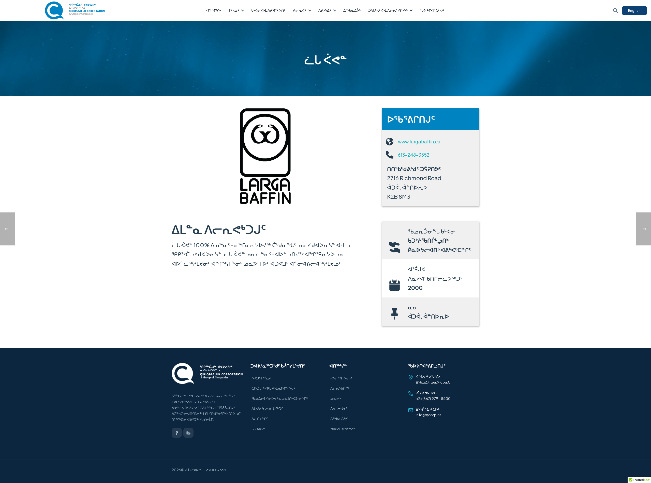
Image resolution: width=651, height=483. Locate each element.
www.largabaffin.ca (419, 141)
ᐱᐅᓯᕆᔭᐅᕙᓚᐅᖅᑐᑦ (267, 408)
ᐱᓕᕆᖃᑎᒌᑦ (339, 388)
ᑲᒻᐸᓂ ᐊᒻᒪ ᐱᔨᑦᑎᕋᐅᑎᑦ (268, 10)
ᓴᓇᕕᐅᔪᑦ (258, 428)
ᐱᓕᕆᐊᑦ (299, 10)
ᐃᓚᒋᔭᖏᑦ (259, 418)
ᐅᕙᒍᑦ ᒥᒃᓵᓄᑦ (261, 378)
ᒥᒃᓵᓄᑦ (234, 10)
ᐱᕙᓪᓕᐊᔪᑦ (338, 408)
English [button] (634, 11)
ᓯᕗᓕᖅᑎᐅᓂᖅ (341, 378)
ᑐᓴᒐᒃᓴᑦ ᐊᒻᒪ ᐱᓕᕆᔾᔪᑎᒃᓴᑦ (388, 10)
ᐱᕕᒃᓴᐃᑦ (324, 10)
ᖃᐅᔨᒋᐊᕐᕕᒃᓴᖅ (432, 10)
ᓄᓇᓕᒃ (335, 398)
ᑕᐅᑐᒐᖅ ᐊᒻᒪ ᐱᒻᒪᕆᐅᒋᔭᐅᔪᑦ (273, 388)
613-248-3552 (414, 155)
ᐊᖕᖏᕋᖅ (213, 10)
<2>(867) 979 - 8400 (433, 398)
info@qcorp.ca (428, 414)
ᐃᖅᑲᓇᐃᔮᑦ (352, 10)
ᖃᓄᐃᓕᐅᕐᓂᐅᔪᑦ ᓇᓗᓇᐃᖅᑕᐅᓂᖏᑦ (279, 398)
